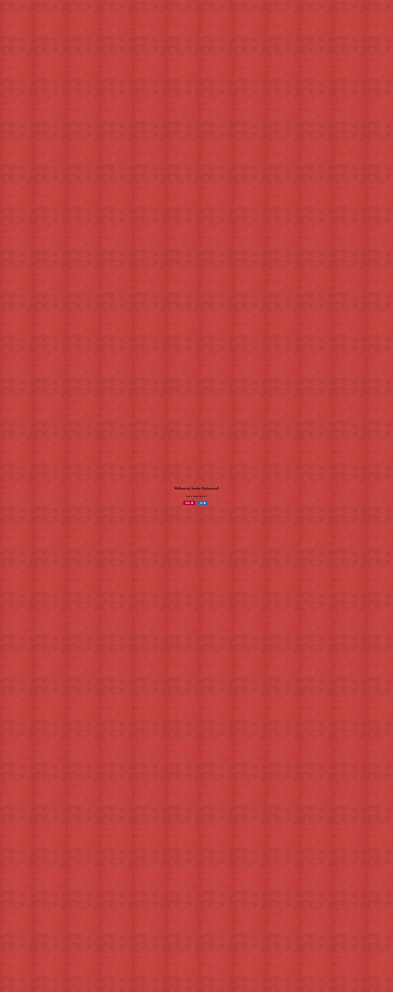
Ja (201, 503)
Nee (187, 503)
